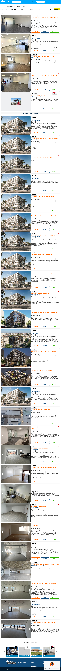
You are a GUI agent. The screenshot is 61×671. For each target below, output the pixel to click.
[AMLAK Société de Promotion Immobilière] (27, 647)
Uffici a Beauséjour (35, 428)
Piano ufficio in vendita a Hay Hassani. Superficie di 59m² (44, 215)
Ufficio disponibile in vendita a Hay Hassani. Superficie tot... (44, 138)
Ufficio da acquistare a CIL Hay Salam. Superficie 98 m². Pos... (45, 75)
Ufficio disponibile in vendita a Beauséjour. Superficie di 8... (44, 312)
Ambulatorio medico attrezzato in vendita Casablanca (43, 486)
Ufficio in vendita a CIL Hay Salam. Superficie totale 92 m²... (44, 37)
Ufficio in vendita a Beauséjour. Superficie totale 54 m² (43, 370)
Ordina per (2, 11)
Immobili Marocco (5, 5)
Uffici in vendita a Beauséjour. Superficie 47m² (41, 332)
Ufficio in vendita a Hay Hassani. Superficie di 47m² (42, 390)
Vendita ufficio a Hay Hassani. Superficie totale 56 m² (43, 273)
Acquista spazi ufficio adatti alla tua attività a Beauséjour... (44, 351)
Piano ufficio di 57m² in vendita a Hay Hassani (41, 254)
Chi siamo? (32, 661)
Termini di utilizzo (33, 665)
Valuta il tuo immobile (16, 1)
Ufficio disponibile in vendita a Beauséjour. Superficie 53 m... (45, 544)
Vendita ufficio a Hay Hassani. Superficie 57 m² (41, 157)
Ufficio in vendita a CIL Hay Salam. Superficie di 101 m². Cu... (44, 56)
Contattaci (32, 662)
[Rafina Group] (16, 647)
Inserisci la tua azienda (22, 662)
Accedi (34, 1)
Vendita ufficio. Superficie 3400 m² (39, 95)
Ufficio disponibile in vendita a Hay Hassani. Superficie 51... (44, 235)
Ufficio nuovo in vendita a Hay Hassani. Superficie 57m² (43, 196)
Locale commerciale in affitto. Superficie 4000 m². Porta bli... (44, 17)
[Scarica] (11, 661)
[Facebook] (43, 663)
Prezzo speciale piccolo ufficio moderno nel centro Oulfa (44, 467)
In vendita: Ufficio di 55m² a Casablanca (40, 119)
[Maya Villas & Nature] (41, 647)
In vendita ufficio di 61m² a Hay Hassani (40, 293)
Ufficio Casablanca (20, 5)
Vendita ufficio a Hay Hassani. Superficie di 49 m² (42, 177)
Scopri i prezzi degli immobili (23, 663)
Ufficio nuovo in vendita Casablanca (39, 506)
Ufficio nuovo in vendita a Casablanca (39, 448)
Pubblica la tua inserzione (40, 1)
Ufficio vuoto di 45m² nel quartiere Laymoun (41, 409)
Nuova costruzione (25, 1)
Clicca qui (36, 668)
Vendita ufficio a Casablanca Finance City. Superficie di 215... (44, 583)
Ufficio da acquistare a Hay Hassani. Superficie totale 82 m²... (44, 622)
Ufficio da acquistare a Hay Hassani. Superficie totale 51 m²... (44, 603)
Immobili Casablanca (12, 5)
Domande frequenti (33, 663)
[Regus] (52, 647)
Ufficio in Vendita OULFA (36, 525)
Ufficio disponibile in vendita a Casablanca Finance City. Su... (45, 564)
